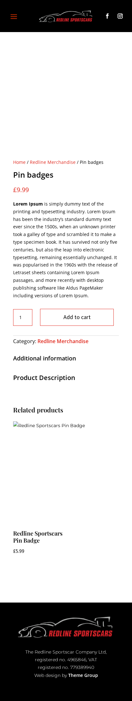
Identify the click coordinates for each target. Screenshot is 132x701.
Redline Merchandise (53, 162)
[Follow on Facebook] (107, 16)
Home (19, 162)
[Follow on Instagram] (120, 17)
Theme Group (83, 675)
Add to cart (77, 317)
